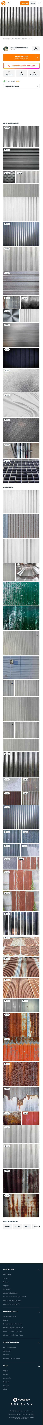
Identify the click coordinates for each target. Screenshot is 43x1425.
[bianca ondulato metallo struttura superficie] (21, 201)
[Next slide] (34, 1373)
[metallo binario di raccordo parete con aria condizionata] (21, 686)
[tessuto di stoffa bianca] (21, 430)
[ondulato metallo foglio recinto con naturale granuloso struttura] (21, 245)
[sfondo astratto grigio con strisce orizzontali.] (21, 360)
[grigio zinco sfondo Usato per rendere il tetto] (12, 941)
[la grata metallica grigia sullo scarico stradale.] (21, 496)
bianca (27, 1373)
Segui (36, 50)
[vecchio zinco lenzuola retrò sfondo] (21, 1157)
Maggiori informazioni (12, 85)
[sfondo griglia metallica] (21, 455)
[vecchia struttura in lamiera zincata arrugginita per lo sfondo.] (21, 1352)
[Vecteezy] (3, 3)
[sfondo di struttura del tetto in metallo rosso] (12, 1264)
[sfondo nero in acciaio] (12, 327)
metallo (7, 1373)
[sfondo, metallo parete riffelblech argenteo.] (21, 1042)
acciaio (17, 1373)
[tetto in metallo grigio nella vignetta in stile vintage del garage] (12, 1138)
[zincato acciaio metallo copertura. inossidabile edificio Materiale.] (15, 615)
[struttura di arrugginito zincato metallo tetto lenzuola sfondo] (14, 982)
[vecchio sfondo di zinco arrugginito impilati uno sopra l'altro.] (21, 1231)
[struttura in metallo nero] (21, 295)
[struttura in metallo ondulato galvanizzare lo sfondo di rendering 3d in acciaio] (21, 135)
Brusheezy (7, 1421)
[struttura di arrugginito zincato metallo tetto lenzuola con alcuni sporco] (21, 1065)
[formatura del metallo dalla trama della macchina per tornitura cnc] (31, 327)
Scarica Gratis (21, 57)
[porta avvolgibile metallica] (21, 158)
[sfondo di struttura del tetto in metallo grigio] (12, 1124)
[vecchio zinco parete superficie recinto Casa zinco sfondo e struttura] (11, 314)
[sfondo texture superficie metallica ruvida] (21, 406)
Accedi (33, 3)
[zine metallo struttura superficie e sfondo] (21, 551)
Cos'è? (18, 81)
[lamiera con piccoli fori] (9, 176)
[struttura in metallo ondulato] (21, 842)
